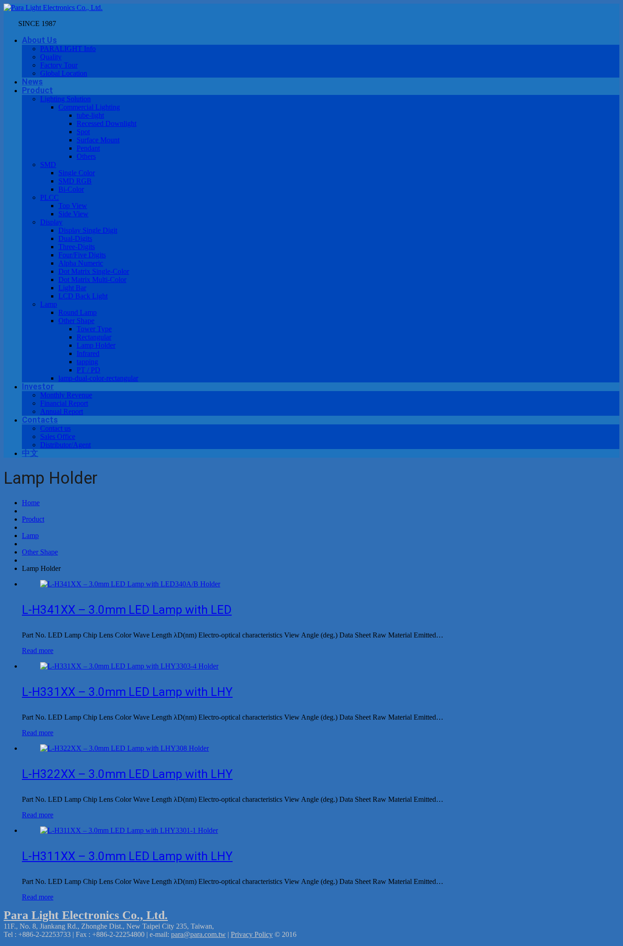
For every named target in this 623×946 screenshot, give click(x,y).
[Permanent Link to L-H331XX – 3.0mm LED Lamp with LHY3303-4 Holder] (129, 666)
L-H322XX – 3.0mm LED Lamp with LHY (127, 774)
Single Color (76, 173)
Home (31, 503)
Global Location (63, 73)
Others (86, 156)
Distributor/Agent (65, 445)
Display (51, 222)
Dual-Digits (75, 238)
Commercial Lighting (89, 107)
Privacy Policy (252, 934)
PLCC (49, 197)
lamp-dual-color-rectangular (98, 378)
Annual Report (61, 411)
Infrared (88, 353)
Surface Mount (98, 140)
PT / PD (88, 370)
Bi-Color (71, 189)
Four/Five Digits (82, 255)
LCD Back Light (83, 296)
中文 (30, 453)
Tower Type (94, 329)
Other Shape (76, 320)
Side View (73, 214)
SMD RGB (75, 181)
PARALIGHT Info (68, 48)
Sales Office (57, 436)
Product (37, 90)
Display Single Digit (87, 230)
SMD (48, 164)
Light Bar (72, 288)
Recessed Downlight (106, 123)
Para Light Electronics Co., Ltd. (86, 915)
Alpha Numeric (80, 263)
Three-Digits (76, 247)
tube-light (90, 115)
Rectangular (94, 337)
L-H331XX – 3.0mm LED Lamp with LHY (127, 692)
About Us (39, 40)
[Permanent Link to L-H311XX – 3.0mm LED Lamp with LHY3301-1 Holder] (129, 830)
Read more (37, 650)
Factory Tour (59, 65)
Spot (83, 132)
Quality (51, 57)
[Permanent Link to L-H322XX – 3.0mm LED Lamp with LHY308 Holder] (124, 748)
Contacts (40, 419)
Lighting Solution (65, 99)
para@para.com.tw (198, 934)
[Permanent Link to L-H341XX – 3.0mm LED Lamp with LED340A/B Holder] (130, 584)
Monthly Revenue (66, 395)
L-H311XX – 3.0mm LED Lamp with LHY (127, 856)
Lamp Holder (96, 345)
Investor (38, 386)
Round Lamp (77, 312)
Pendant (88, 148)
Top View (72, 205)
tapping (87, 362)
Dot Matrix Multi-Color (92, 279)
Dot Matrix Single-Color (93, 271)
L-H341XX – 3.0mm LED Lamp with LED (127, 610)
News (32, 81)
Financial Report (64, 403)
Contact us (55, 428)
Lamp (48, 304)
